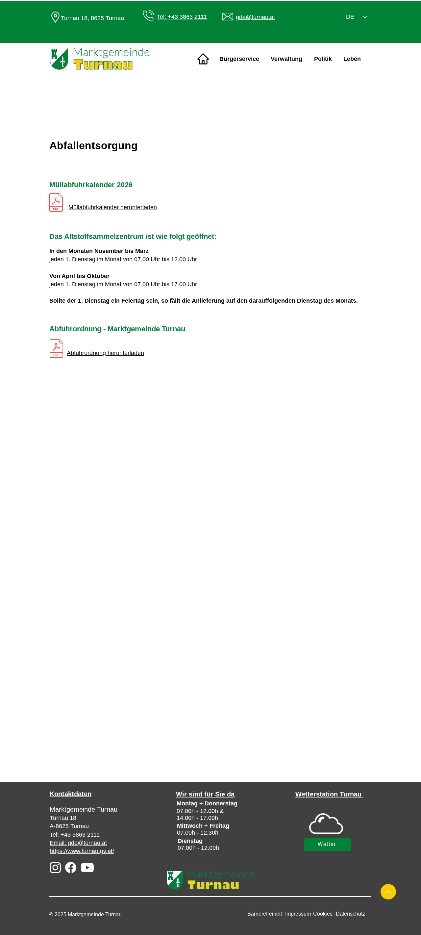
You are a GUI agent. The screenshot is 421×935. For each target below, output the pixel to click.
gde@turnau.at (255, 17)
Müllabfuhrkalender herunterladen (112, 207)
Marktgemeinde (73, 809)
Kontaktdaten (70, 793)
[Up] (388, 891)
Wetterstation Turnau (329, 794)
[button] (239, 59)
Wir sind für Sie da (205, 794)
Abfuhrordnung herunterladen (105, 353)
